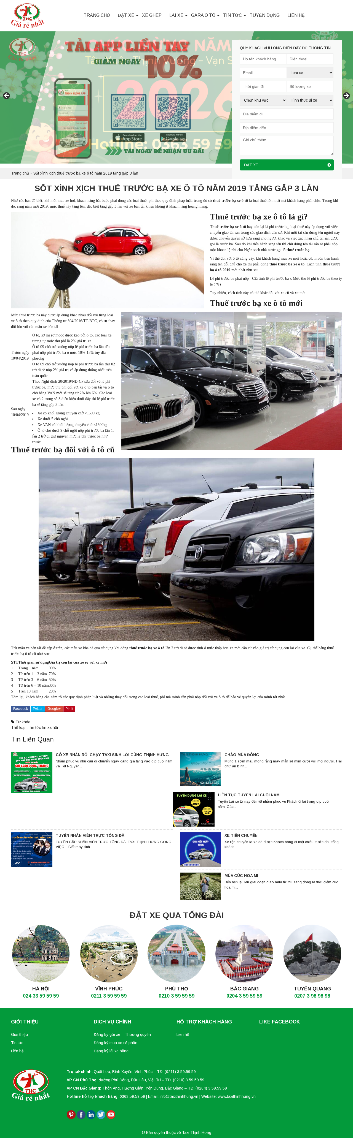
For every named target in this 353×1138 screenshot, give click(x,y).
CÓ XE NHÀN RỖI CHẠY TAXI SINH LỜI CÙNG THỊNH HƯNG (112, 755)
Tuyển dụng (265, 15)
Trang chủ (97, 15)
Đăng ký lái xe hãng (111, 1051)
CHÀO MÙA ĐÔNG (241, 755)
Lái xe (176, 15)
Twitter (37, 709)
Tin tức (232, 15)
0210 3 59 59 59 (176, 996)
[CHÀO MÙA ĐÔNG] (200, 769)
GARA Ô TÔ (203, 15)
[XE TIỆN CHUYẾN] (200, 849)
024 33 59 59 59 (41, 996)
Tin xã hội (49, 727)
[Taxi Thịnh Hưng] (27, 15)
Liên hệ (296, 15)
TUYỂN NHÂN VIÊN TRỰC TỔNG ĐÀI (90, 835)
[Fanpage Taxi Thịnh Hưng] (81, 1114)
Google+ (54, 709)
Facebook (20, 709)
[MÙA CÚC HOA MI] (200, 886)
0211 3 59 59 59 (109, 996)
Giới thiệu (19, 1034)
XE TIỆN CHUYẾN (241, 835)
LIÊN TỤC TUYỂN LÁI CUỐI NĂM (249, 795)
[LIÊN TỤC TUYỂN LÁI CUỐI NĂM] (194, 809)
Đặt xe (126, 15)
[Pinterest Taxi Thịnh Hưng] (71, 1114)
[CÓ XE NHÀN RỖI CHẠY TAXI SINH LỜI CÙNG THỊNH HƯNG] (31, 772)
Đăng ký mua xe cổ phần (115, 1043)
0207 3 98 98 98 (312, 996)
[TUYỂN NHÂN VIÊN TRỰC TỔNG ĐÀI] (31, 849)
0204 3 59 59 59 (244, 996)
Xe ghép (152, 15)
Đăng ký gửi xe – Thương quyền (122, 1034)
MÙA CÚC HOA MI (241, 875)
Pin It (69, 709)
